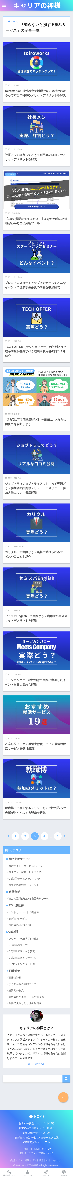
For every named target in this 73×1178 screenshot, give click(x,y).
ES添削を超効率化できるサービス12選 (36, 1137)
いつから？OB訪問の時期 (23, 938)
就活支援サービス (19, 858)
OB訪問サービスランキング (24, 878)
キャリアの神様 (37, 5)
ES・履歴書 (16, 905)
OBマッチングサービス (21, 964)
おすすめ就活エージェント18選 (36, 1123)
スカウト (45, 1175)
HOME (38, 1116)
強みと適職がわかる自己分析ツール (28, 898)
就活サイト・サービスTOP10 (25, 865)
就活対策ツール (9, 1175)
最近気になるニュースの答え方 (26, 996)
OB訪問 (13, 931)
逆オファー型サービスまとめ (25, 872)
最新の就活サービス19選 (36, 1133)
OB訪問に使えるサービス (23, 957)
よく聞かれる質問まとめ (22, 984)
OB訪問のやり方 (18, 945)
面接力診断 (14, 977)
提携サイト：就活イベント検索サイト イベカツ (36, 1160)
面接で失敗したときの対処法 (25, 1003)
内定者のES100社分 (19, 924)
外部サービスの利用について (36, 1149)
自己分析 (14, 891)
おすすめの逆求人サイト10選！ (36, 1128)
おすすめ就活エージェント (23, 884)
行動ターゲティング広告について (36, 1153)
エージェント (27, 1175)
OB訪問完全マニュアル (36, 1142)
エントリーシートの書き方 (23, 912)
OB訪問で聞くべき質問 (21, 951)
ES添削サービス (17, 918)
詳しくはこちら (36, 1064)
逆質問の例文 (16, 990)
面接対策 (14, 970)
